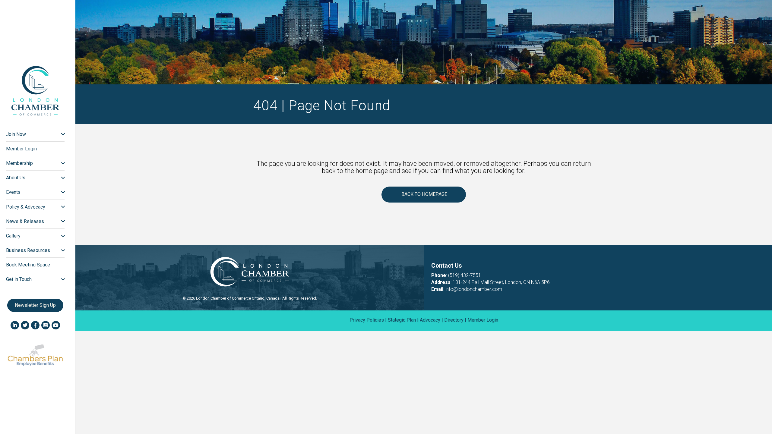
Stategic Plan (402, 320)
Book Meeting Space (28, 265)
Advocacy (430, 320)
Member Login (21, 149)
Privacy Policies (367, 320)
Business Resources (28, 250)
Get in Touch (19, 279)
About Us (15, 178)
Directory (454, 320)
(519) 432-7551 (464, 275)
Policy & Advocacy (25, 207)
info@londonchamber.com (473, 289)
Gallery (13, 236)
